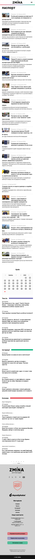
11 (9, 283)
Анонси (18, 512)
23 (30, 286)
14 (21, 283)
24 (5, 289)
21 (21, 286)
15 (26, 283)
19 (13, 286)
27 (17, 289)
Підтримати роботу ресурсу (17, 533)
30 (30, 289)
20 (17, 286)
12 (13, 283)
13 (17, 283)
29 (26, 289)
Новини (17, 504)
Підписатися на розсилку (17, 538)
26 (13, 289)
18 (9, 286)
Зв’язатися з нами (17, 543)
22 (26, 286)
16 (30, 283)
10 (5, 283)
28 (21, 289)
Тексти (4, 298)
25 (9, 289)
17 (5, 286)
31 (5, 291)
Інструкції (6, 350)
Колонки (5, 398)
